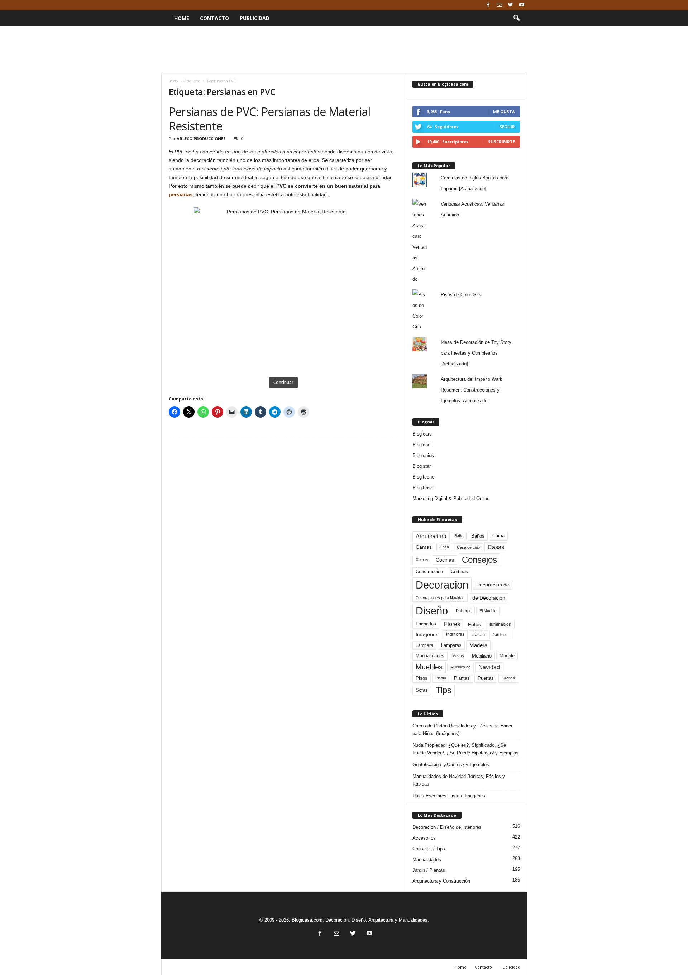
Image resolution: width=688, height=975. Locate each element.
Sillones (508, 678)
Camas (424, 547)
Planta (440, 678)
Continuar (283, 382)
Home (181, 18)
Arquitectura (431, 536)
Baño (458, 536)
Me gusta (504, 111)
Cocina (422, 559)
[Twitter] (510, 5)
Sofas (422, 690)
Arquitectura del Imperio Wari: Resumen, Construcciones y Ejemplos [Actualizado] (471, 389)
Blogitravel (423, 487)
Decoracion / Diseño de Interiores (447, 827)
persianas (181, 194)
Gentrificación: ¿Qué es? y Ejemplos (450, 764)
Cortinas (459, 571)
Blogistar (421, 466)
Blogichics (423, 455)
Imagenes (427, 634)
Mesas (458, 656)
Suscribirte (501, 141)
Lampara (424, 645)
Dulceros (464, 611)
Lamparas (451, 645)
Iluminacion (500, 624)
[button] (516, 18)
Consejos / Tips (428, 848)
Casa (444, 547)
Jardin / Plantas (428, 870)
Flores (452, 624)
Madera (478, 645)
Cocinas (445, 560)
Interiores (455, 634)
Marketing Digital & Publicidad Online (450, 498)
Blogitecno (423, 477)
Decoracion (442, 585)
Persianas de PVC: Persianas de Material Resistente (270, 119)
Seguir (507, 126)
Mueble (507, 655)
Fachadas (426, 623)
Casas (496, 547)
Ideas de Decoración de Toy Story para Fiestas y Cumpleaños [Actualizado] (476, 353)
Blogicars (422, 434)
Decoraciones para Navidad (440, 598)
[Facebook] (488, 5)
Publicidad (254, 18)
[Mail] (499, 5)
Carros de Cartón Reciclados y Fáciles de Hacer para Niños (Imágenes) (462, 729)
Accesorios (424, 838)
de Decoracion (488, 598)
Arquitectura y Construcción (441, 881)
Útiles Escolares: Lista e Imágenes (448, 795)
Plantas (462, 678)
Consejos (479, 560)
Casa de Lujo (468, 547)
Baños (477, 536)
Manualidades (430, 655)
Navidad (489, 667)
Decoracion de (492, 584)
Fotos (474, 624)
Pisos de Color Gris (461, 294)
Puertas (486, 678)
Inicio (173, 80)
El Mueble (487, 611)
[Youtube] (521, 5)
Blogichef (422, 444)
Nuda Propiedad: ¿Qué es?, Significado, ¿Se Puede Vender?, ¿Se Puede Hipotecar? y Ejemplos (465, 749)
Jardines (500, 635)
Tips (444, 690)
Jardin (478, 634)
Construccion (429, 571)
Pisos (421, 678)
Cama (498, 535)
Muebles (429, 667)
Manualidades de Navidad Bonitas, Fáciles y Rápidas (458, 780)
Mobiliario (482, 656)
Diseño (432, 610)
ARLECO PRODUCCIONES (201, 138)
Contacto (214, 18)
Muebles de (460, 667)
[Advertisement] (344, 49)
